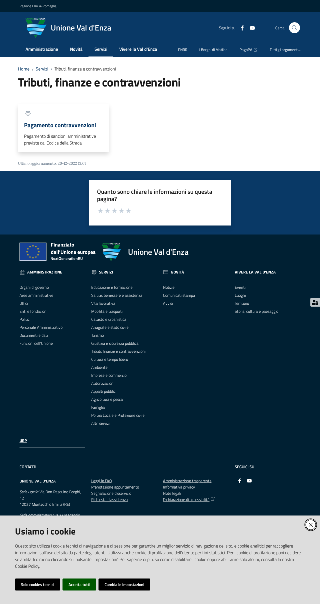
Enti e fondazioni (33, 311)
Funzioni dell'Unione (36, 343)
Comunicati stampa (179, 295)
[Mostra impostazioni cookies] (315, 302)
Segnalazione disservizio (111, 493)
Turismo (97, 335)
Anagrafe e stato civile (109, 327)
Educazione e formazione (111, 287)
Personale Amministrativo (41, 327)
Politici (25, 319)
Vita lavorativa (103, 303)
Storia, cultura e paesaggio (256, 311)
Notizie (168, 287)
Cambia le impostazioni (124, 585)
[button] (294, 28)
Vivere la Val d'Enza (255, 272)
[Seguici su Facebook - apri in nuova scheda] (240, 27)
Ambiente (99, 367)
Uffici (24, 303)
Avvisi (168, 303)
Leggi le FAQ (101, 481)
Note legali (172, 493)
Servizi (42, 69)
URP (23, 441)
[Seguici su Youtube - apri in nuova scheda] (250, 27)
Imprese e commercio (108, 375)
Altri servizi (100, 423)
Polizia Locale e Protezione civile (117, 415)
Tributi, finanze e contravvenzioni (118, 351)
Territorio (242, 303)
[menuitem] (42, 49)
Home (24, 69)
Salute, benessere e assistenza (116, 295)
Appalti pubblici (103, 391)
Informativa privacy (179, 487)
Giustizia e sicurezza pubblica (114, 343)
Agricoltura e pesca (107, 399)
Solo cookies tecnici (37, 585)
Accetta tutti (79, 585)
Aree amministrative (36, 295)
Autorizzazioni (102, 383)
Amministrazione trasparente (187, 481)
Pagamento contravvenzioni (60, 125)
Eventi (240, 287)
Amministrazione (44, 272)
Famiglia (98, 407)
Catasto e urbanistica (108, 319)
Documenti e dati (34, 335)
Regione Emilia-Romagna (38, 5)
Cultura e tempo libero (109, 359)
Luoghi (240, 295)
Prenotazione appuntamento (115, 487)
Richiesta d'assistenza (109, 499)
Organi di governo (34, 287)
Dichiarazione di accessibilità (186, 499)
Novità (177, 272)
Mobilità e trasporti (106, 311)
